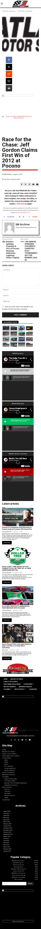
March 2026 (6, 821)
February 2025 (7, 849)
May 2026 (6, 817)
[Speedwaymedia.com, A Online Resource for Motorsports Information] (20, 4)
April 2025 (6, 844)
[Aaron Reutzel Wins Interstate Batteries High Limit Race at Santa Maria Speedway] (17, 633)
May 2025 (6, 842)
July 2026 (6, 813)
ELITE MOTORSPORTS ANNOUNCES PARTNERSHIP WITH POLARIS (15, 607)
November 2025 (7, 830)
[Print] (9, 88)
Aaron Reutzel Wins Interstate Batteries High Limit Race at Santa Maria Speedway (17, 646)
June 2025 (6, 840)
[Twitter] (25, 184)
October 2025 (7, 832)
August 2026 (6, 811)
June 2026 (6, 815)
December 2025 (7, 828)
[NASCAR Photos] (37, 184)
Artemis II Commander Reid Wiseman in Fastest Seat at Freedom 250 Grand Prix (17, 528)
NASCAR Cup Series (9, 11)
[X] (9, 67)
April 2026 (6, 819)
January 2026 (7, 826)
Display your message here (18, 921)
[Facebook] (9, 60)
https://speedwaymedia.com (26, 227)
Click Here (20, 204)
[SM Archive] (9, 227)
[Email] (9, 81)
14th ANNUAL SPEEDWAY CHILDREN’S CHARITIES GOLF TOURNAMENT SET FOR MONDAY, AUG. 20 (31, 251)
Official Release (6, 531)
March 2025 (6, 847)
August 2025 (6, 836)
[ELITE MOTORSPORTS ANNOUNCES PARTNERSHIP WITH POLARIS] (17, 595)
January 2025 (7, 851)
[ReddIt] (9, 74)
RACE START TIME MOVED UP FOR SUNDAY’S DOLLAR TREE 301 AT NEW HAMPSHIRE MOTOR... (16, 568)
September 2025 (8, 834)
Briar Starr (5, 650)
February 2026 (7, 824)
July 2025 (6, 838)
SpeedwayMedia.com (23, 212)
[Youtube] (33, 184)
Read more (7, 542)
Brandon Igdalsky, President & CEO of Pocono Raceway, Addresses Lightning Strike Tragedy (12, 250)
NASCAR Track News (25, 11)
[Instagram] (29, 184)
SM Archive (8, 174)
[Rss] (26, 740)
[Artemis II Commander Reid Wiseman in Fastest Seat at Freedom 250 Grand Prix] (17, 516)
